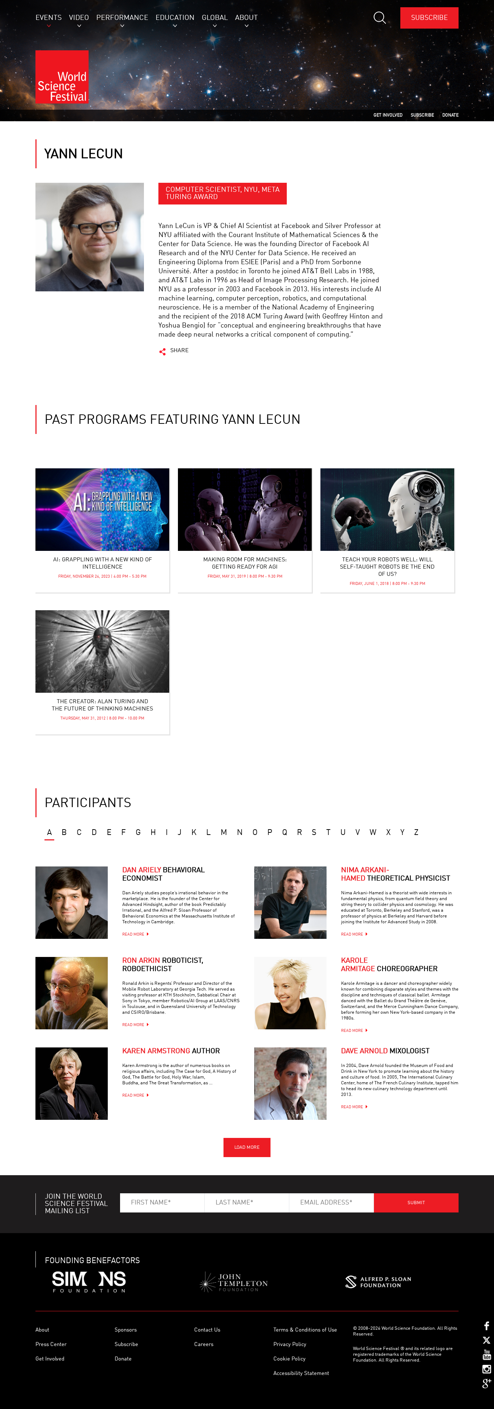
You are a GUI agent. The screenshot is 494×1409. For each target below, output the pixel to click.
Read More (133, 935)
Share (179, 351)
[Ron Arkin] (71, 993)
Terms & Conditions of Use (305, 1330)
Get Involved (49, 1359)
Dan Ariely (163, 874)
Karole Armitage (389, 965)
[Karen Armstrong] (71, 1083)
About (42, 1330)
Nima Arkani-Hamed (395, 874)
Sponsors (126, 1330)
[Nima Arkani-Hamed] (290, 902)
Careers (203, 1344)
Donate (123, 1359)
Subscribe (429, 17)
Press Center (51, 1344)
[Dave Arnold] (290, 1083)
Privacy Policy (289, 1344)
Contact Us (207, 1330)
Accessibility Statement (301, 1373)
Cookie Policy (289, 1359)
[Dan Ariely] (71, 902)
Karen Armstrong (171, 1051)
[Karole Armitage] (290, 993)
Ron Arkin (162, 965)
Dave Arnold (385, 1051)
